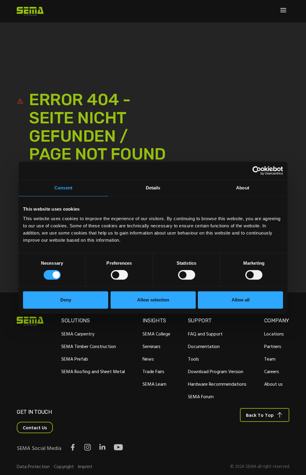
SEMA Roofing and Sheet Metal (93, 371)
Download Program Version (215, 371)
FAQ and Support (205, 333)
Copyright (64, 466)
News (148, 358)
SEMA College (156, 333)
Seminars (151, 346)
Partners (272, 346)
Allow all (241, 299)
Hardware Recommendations (217, 383)
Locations (274, 333)
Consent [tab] (63, 187)
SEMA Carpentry (77, 333)
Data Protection (33, 466)
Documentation (204, 346)
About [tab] (242, 187)
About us (273, 383)
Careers (271, 371)
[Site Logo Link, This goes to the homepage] (30, 11)
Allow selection (153, 299)
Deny (65, 299)
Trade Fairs (153, 371)
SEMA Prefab (74, 358)
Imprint (85, 466)
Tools (193, 358)
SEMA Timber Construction (88, 346)
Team (270, 358)
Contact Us (35, 427)
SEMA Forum (201, 396)
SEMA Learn (154, 383)
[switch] (119, 275)
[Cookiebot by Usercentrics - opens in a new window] (257, 170)
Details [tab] (153, 187)
